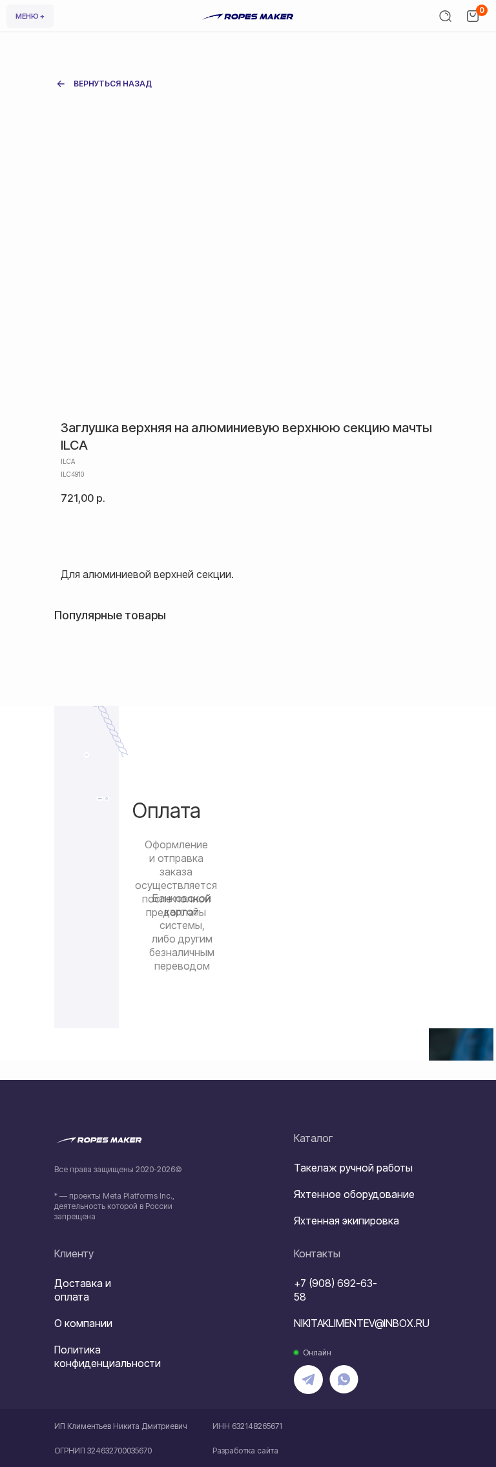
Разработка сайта (245, 1450)
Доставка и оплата (82, 1290)
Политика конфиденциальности (107, 1356)
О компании (83, 1323)
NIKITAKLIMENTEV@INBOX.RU (361, 1323)
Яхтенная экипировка (346, 1220)
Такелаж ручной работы (353, 1167)
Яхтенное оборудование (354, 1194)
